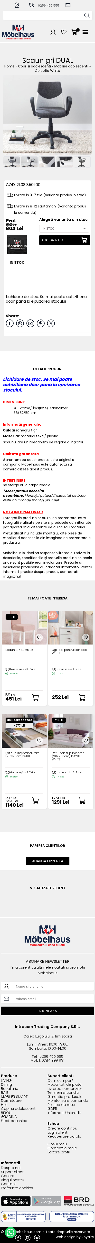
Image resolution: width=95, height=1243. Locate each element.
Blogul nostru (12, 1180)
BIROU (6, 1113)
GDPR (52, 1109)
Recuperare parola (64, 1136)
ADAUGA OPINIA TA (47, 861)
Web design (66, 1236)
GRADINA (9, 1117)
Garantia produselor (66, 1097)
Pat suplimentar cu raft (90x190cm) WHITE (22, 754)
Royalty (88, 1236)
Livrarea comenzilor (65, 1089)
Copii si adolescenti (35, 66)
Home (9, 66)
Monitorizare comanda (68, 1101)
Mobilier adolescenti (71, 66)
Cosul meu (57, 1144)
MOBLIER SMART (14, 1097)
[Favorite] (39, 637)
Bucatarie (9, 1089)
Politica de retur (62, 1105)
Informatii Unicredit (64, 1113)
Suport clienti (12, 1172)
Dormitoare (11, 1101)
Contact (8, 1184)
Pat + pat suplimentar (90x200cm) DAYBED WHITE (68, 756)
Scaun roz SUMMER (19, 650)
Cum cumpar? (60, 1081)
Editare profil (59, 1152)
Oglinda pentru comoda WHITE (69, 651)
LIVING (6, 1081)
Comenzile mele (62, 1148)
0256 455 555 (48, 5)
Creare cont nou (62, 1128)
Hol (4, 1105)
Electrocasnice (14, 1121)
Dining (6, 1085)
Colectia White (47, 70)
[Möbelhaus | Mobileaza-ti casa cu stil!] (18, 38)
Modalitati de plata (65, 1085)
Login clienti (58, 1133)
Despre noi (10, 1168)
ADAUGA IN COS (53, 240)
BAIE (4, 1093)
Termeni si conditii (63, 1093)
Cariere (7, 1176)
